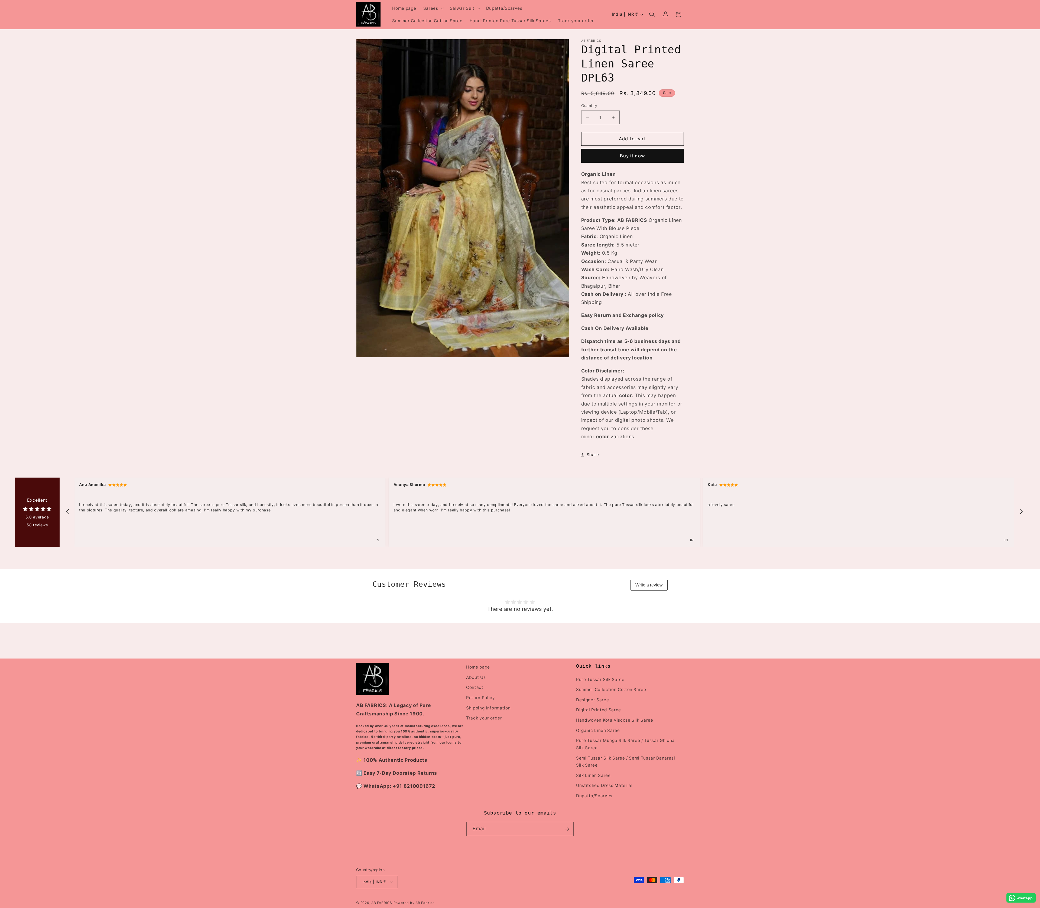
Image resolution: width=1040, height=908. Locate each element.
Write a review (649, 585)
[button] (433, 8)
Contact (474, 687)
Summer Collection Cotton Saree (611, 689)
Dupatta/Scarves (594, 795)
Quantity (589, 105)
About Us (476, 677)
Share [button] (593, 454)
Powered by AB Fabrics (414, 903)
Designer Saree (592, 699)
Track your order (484, 718)
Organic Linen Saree (598, 730)
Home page (478, 667)
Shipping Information (488, 707)
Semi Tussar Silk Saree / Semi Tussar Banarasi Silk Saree (625, 761)
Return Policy (480, 697)
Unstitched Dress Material (604, 785)
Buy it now (632, 155)
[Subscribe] (566, 829)
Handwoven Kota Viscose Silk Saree (614, 719)
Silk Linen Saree (593, 775)
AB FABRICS (381, 903)
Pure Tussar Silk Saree (600, 679)
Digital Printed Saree (598, 709)
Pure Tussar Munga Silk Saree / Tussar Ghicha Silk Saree (625, 744)
